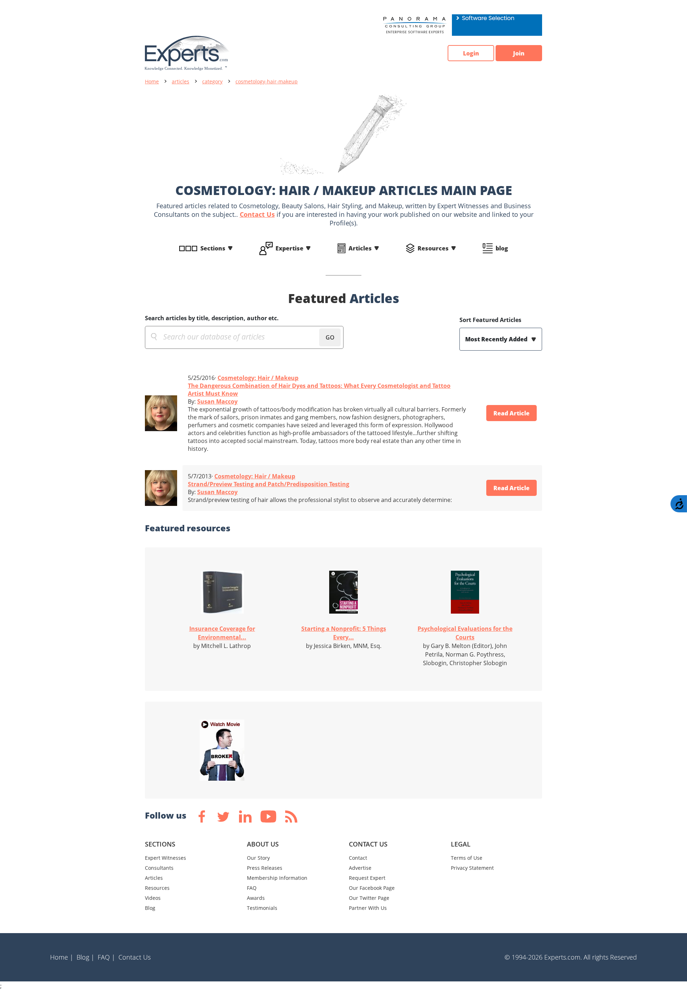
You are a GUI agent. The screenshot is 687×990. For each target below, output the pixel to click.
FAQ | (106, 957)
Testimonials (262, 907)
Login (471, 53)
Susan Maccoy (217, 401)
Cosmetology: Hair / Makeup (258, 378)
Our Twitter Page (369, 897)
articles (180, 81)
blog (502, 248)
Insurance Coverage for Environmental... (222, 633)
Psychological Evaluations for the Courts (465, 633)
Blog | (85, 957)
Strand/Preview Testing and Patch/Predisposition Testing (268, 484)
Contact (358, 857)
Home (152, 81)
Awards (256, 897)
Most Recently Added (497, 339)
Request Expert (367, 877)
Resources (433, 248)
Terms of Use (466, 857)
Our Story (258, 857)
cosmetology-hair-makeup (266, 81)
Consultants (159, 867)
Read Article (511, 413)
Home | (61, 957)
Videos (153, 897)
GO (330, 337)
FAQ (252, 887)
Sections (212, 248)
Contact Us (257, 214)
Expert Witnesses (165, 857)
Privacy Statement (472, 867)
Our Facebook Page (372, 887)
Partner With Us (368, 907)
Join (519, 53)
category (212, 81)
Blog (150, 907)
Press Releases (264, 867)
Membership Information (277, 877)
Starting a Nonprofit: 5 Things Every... (343, 633)
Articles (360, 248)
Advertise (360, 867)
